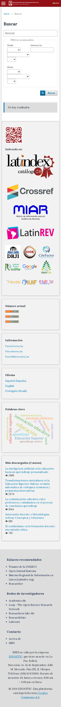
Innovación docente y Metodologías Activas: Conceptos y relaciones (27, 516)
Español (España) (15, 380)
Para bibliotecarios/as (17, 356)
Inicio (7, 13)
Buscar (51, 93)
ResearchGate (17, 617)
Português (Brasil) (16, 391)
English (9, 385)
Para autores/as (14, 351)
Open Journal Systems (22, 571)
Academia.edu (17, 600)
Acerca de (15, 638)
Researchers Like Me (22, 613)
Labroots (14, 621)
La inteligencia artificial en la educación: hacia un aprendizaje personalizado (29, 470)
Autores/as (36, 45)
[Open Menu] (3, 3)
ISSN (12, 643)
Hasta (10, 67)
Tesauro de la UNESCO (23, 566)
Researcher (16, 583)
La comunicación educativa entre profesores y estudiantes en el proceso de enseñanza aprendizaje (29, 502)
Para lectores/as (14, 346)
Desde (10, 45)
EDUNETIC (15, 656)
